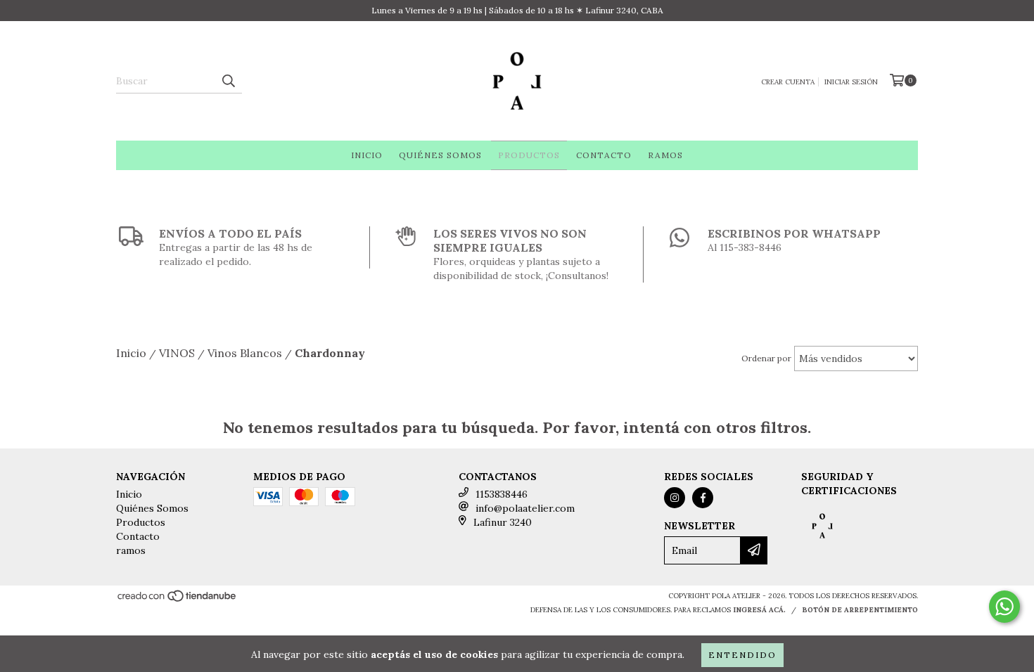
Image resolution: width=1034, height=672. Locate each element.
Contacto (604, 155)
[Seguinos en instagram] (674, 497)
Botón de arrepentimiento (860, 609)
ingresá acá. (759, 609)
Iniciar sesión (851, 81)
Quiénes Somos (440, 155)
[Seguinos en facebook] (702, 497)
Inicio (367, 155)
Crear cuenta (788, 81)
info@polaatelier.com (525, 508)
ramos (665, 155)
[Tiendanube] (177, 600)
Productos (529, 155)
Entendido (742, 655)
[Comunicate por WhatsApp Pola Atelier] (1004, 606)
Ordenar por (766, 358)
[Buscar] (228, 80)
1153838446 (501, 494)
